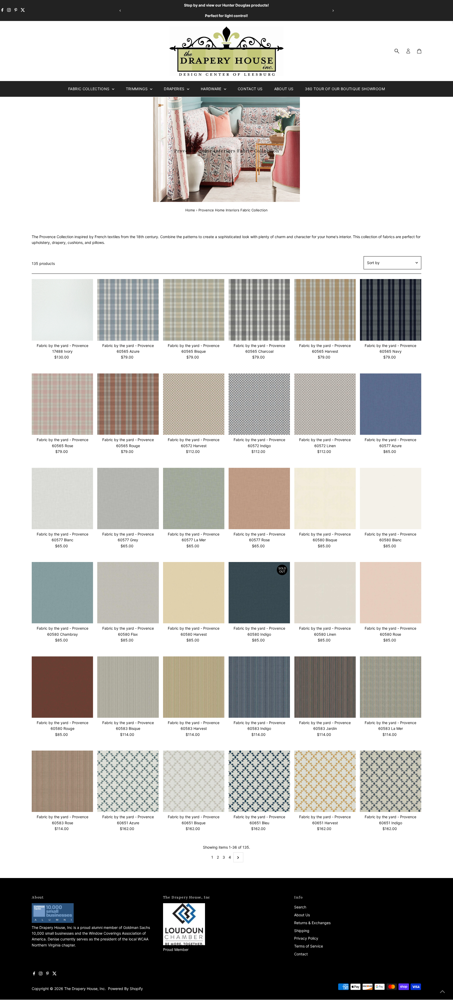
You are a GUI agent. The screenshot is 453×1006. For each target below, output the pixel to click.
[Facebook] (2, 10)
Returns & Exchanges (312, 923)
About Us (284, 89)
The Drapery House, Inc (84, 988)
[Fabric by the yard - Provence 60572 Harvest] (193, 404)
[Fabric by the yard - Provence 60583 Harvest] (193, 687)
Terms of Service (308, 946)
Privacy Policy (306, 938)
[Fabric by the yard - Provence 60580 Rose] (390, 592)
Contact (301, 954)
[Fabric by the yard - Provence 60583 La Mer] (390, 687)
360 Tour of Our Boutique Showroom (345, 89)
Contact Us (250, 89)
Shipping (301, 930)
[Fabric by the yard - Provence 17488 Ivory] (62, 309)
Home (190, 210)
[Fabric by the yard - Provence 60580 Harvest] (193, 592)
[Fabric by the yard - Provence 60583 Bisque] (128, 687)
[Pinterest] (16, 10)
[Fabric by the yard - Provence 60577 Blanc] (62, 498)
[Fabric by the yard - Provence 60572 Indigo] (259, 404)
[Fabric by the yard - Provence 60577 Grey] (128, 498)
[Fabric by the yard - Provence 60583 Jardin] (324, 687)
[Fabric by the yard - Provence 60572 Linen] (324, 404)
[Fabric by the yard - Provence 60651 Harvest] (324, 781)
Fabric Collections (89, 89)
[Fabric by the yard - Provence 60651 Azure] (128, 781)
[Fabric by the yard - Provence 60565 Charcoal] (259, 309)
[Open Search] (397, 51)
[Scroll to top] (442, 991)
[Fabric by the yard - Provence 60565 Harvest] (324, 309)
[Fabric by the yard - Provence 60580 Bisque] (324, 498)
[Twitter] (22, 10)
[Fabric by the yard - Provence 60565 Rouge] (128, 404)
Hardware (212, 89)
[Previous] (120, 11)
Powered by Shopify (125, 988)
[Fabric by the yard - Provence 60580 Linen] (324, 592)
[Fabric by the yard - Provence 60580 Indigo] (259, 592)
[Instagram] (9, 10)
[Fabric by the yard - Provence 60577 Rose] (259, 498)
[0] (419, 51)
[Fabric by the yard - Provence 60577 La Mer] (193, 498)
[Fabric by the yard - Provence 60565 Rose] (62, 404)
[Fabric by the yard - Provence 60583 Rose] (62, 781)
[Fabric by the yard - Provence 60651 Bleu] (259, 781)
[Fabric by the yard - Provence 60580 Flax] (128, 592)
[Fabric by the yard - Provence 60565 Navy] (390, 309)
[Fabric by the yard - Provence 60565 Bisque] (193, 309)
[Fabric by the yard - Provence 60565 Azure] (128, 309)
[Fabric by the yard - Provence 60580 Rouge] (62, 687)
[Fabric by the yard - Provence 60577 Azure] (390, 404)
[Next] (333, 11)
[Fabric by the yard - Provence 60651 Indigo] (390, 781)
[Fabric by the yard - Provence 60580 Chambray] (62, 592)
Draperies (175, 89)
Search (300, 907)
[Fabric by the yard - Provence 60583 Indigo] (259, 687)
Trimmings (137, 89)
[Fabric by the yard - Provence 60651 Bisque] (193, 781)
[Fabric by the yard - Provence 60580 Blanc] (390, 498)
